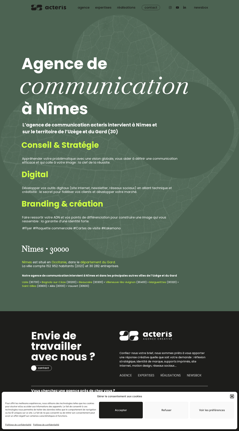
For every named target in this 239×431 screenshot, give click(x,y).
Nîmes (27, 262)
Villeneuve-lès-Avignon (121, 282)
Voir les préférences (212, 410)
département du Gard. (97, 262)
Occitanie (59, 262)
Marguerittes (157, 282)
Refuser (166, 410)
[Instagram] (170, 7)
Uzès (25, 282)
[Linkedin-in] (184, 7)
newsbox (201, 7)
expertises (103, 7)
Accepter (121, 410)
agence (84, 7)
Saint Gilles (29, 286)
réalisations (126, 7)
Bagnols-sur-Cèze (54, 282)
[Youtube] (177, 7)
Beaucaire (85, 282)
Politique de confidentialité (18, 424)
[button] (232, 396)
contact (151, 7)
